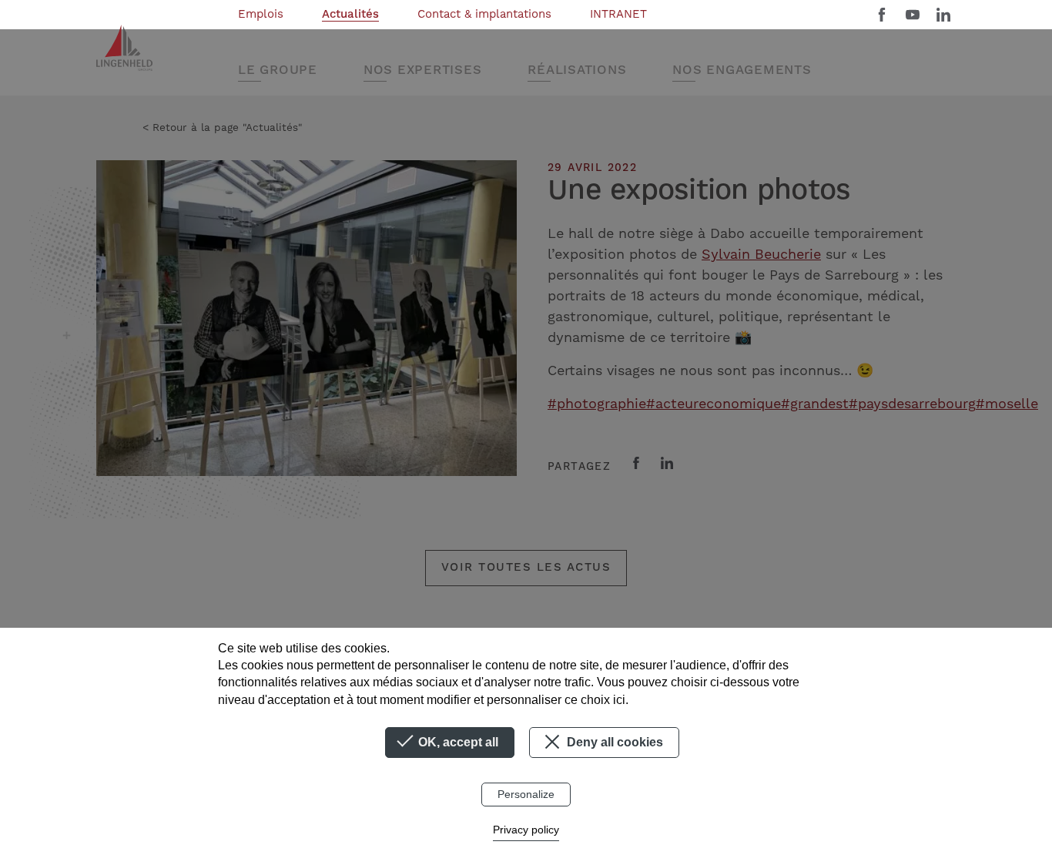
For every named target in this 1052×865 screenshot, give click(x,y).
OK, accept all (456, 742)
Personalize (526, 794)
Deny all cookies (613, 742)
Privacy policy (526, 829)
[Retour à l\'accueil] (124, 47)
